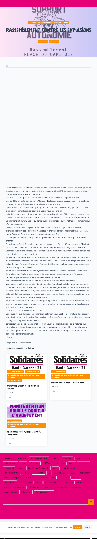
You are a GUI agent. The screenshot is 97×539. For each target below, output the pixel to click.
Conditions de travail (15, 372)
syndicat (80, 483)
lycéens (55, 468)
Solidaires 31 (75, 478)
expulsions (54, 42)
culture (23, 463)
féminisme (34, 463)
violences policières (10, 492)
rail (49, 473)
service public (42, 477)
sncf (53, 478)
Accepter (78, 527)
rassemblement (59, 473)
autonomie (43, 42)
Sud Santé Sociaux (14, 380)
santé (28, 477)
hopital (71, 463)
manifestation (69, 468)
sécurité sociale (20, 488)
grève (47, 463)
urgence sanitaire (61, 488)
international (9, 468)
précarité (38, 472)
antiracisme (22, 458)
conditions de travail (83, 458)
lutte (21, 468)
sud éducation (68, 483)
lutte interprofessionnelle (38, 468)
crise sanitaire (10, 463)
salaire (6, 478)
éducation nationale (44, 492)
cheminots (55, 458)
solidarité (9, 482)
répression (85, 473)
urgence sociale (76, 488)
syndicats (7, 488)
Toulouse (34, 487)
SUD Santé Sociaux (51, 483)
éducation (25, 492)
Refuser (87, 527)
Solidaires (63, 478)
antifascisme (8, 458)
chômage (67, 458)
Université (48, 488)
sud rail (38, 483)
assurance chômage (39, 458)
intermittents (83, 463)
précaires (27, 473)
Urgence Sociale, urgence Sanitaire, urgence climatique (48, 22)
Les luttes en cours (32, 372)
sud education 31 (26, 483)
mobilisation (11, 472)
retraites (72, 473)
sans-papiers (17, 478)
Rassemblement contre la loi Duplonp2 (67, 383)
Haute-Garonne (60, 463)
